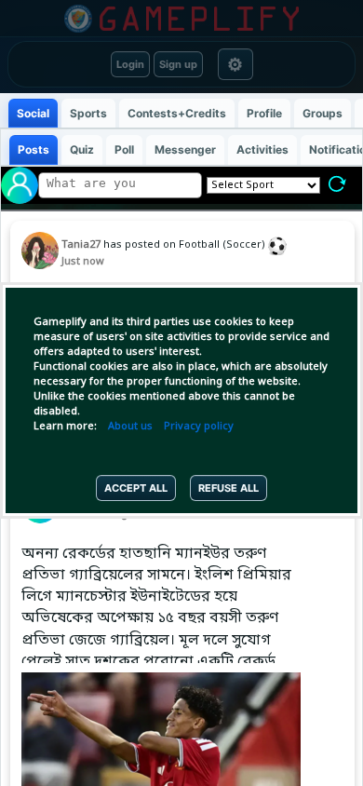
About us (130, 426)
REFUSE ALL (228, 488)
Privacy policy (199, 426)
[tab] (33, 113)
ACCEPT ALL (136, 488)
